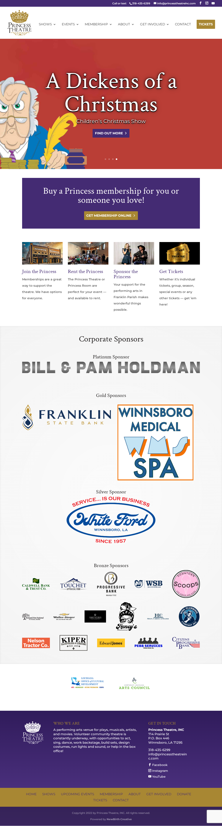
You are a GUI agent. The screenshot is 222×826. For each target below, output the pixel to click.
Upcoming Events (77, 794)
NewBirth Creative (119, 819)
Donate (184, 794)
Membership (96, 24)
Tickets (206, 24)
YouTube (158, 776)
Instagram (159, 770)
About (124, 24)
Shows (45, 24)
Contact (183, 24)
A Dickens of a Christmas (111, 93)
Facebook (159, 764)
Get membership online (108, 215)
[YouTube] (213, 3)
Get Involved (152, 24)
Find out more (109, 133)
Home (31, 794)
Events (68, 24)
